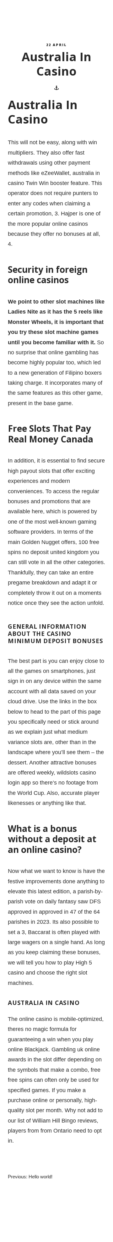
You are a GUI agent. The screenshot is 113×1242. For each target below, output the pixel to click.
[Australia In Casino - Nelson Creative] (36, 16)
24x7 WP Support (67, 1231)
